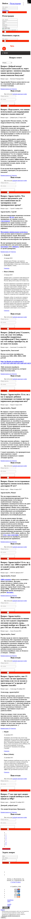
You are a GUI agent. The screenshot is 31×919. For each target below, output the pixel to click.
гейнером (15, 247)
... (6, 841)
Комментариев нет (6, 89)
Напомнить (5, 10)
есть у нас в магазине (11, 535)
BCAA (12, 217)
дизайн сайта (9, 904)
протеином (4, 247)
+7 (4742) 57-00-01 (15, 882)
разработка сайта (10, 900)
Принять (3, 917)
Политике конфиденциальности (11, 915)
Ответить (14, 89)
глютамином (5, 221)
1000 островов (6, 579)
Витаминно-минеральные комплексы (14, 232)
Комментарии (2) (5, 251)
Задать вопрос (6, 849)
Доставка (10, 592)
